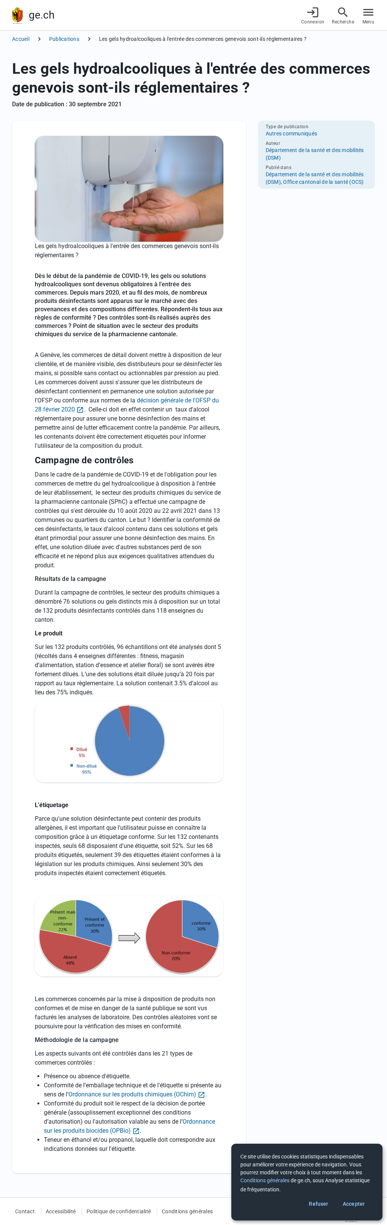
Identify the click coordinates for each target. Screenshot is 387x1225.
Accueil (20, 39)
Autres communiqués (291, 133)
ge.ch (41, 15)
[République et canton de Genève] (17, 15)
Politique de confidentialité (119, 1211)
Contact (25, 1211)
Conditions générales (187, 1211)
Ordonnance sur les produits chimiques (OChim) (132, 1094)
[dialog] (306, 1182)
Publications (64, 39)
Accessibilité (61, 1211)
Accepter (354, 1204)
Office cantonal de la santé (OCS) (323, 182)
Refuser (318, 1204)
